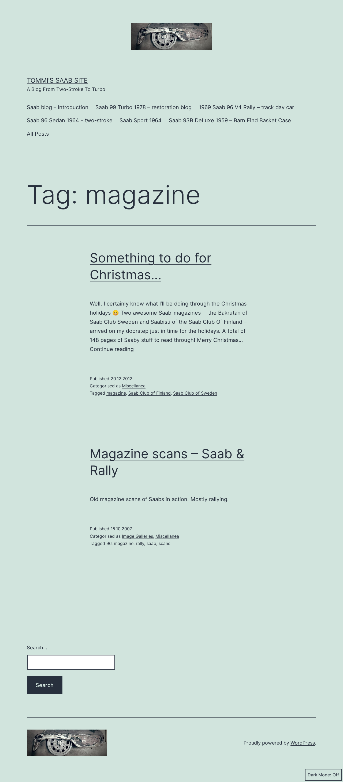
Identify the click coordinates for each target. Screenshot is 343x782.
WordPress (302, 743)
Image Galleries (137, 536)
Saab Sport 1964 (141, 120)
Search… (37, 647)
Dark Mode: (319, 774)
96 (108, 543)
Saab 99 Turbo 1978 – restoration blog (143, 107)
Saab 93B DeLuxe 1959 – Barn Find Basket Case (230, 120)
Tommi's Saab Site (57, 80)
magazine (116, 393)
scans (164, 543)
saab (151, 543)
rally (140, 543)
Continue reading (112, 349)
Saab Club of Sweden (195, 393)
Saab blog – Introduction (57, 107)
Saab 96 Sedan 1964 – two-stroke (70, 120)
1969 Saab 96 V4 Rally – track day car (246, 107)
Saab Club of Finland (149, 393)
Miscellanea (134, 385)
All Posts (38, 134)
